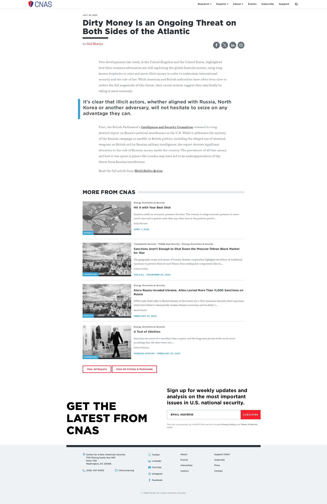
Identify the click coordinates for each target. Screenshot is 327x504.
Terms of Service (249, 424)
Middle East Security (169, 244)
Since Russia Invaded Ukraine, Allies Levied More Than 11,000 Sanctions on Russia (188, 292)
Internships (186, 465)
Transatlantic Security (145, 244)
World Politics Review (149, 171)
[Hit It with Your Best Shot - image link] (107, 217)
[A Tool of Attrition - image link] (107, 341)
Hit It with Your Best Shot (152, 207)
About (184, 454)
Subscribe (250, 414)
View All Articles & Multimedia (134, 369)
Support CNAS (222, 454)
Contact (218, 471)
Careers (185, 471)
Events (184, 460)
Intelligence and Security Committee (167, 127)
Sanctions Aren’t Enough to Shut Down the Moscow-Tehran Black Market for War (186, 250)
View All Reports (97, 369)
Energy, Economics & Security (149, 202)
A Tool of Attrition (147, 331)
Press (217, 465)
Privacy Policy (228, 424)
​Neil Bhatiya (95, 44)
